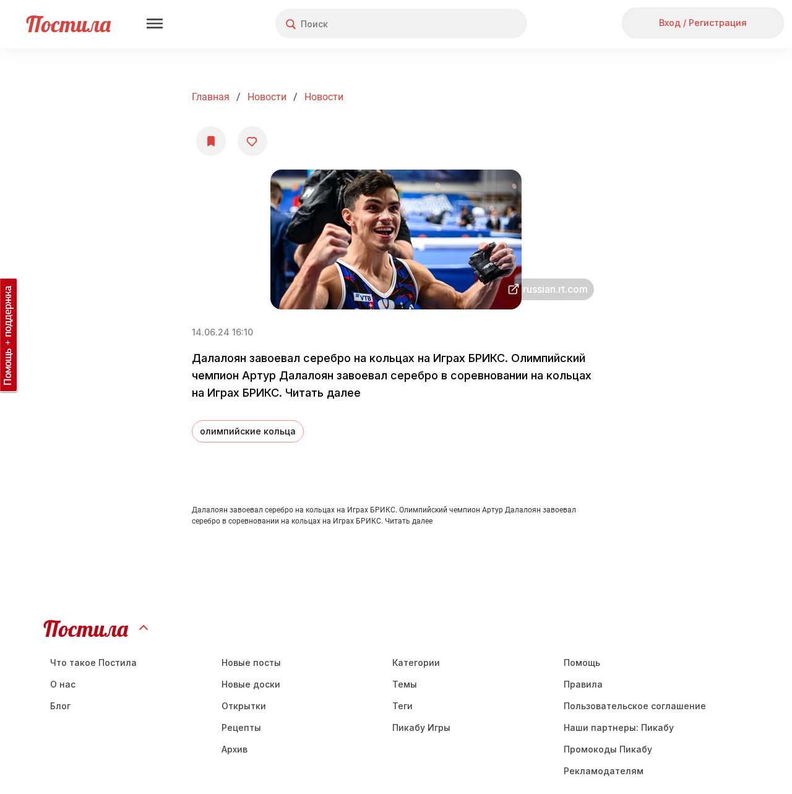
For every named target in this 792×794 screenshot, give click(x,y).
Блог (60, 706)
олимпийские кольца (248, 431)
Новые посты (251, 662)
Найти (471, 24)
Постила (68, 24)
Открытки (244, 706)
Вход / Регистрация (703, 22)
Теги (402, 706)
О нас (62, 684)
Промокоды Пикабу (608, 749)
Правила (583, 684)
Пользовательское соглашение (635, 706)
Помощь (582, 662)
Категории (416, 662)
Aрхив (235, 749)
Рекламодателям (604, 771)
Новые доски (251, 684)
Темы (404, 684)
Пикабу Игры (421, 727)
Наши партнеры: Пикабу (619, 727)
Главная (211, 97)
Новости (267, 97)
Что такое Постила (93, 662)
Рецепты (241, 727)
